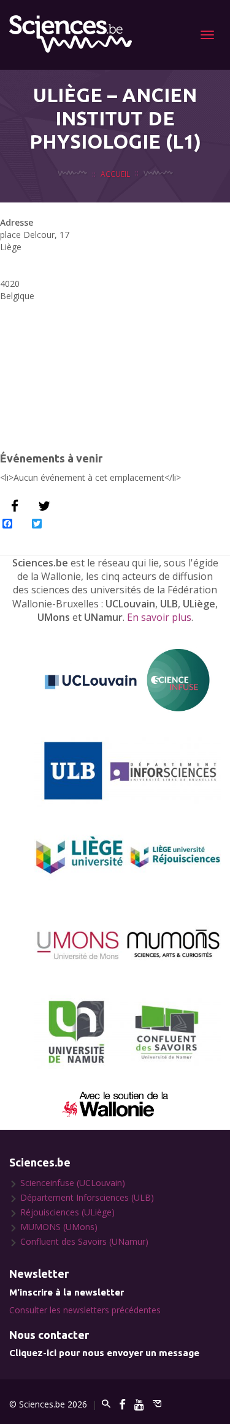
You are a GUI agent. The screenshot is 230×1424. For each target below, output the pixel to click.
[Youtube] (139, 1404)
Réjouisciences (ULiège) (67, 1212)
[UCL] (127, 680)
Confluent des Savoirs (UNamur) (84, 1241)
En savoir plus (159, 617)
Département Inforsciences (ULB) (87, 1197)
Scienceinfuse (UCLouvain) (72, 1183)
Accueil (115, 174)
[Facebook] (122, 1404)
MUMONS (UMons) (59, 1227)
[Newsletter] (157, 1404)
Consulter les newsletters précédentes (85, 1310)
